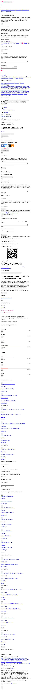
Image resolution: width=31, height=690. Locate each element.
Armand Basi (26, 86)
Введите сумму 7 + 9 (6, 479)
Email (2, 226)
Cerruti (2, 88)
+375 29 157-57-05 (6, 43)
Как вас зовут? (5, 231)
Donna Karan (4, 90)
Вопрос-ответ (23, 660)
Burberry (3, 87)
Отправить (3, 198)
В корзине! (9, 213)
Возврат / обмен (18, 662)
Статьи (24, 10)
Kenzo (2, 94)
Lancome (21, 94)
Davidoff (19, 88)
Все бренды (3, 104)
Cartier (28, 87)
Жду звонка (3, 65)
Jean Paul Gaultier (11, 92)
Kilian (5, 94)
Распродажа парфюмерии (22, 659)
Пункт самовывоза (9, 662)
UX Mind (12, 668)
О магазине (3, 10)
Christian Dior (14, 88)
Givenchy (10, 91)
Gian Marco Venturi (21, 90)
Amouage (11, 86)
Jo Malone (18, 92)
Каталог (4, 76)
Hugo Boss (26, 91)
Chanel (5, 88)
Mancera (3, 95)
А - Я (5, 103)
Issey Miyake (4, 92)
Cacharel (11, 87)
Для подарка (22, 76)
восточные (9, 298)
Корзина (3, 74)
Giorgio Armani (4, 91)
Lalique (17, 94)
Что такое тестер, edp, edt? (7, 310)
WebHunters (14, 683)
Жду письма (4, 234)
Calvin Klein (16, 87)
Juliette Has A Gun (25, 92)
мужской (3, 307)
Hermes (22, 91)
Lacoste (13, 94)
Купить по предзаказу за (15, 211)
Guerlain (18, 91)
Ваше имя (3, 476)
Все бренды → (4, 83)
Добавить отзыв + (5, 471)
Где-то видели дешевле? (6, 176)
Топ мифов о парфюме (6, 312)
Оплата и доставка (14, 10)
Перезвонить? (4, 49)
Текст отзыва (4, 482)
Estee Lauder (14, 90)
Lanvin (25, 94)
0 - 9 (2, 103)
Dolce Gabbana (25, 88)
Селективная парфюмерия (12, 76)
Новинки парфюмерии (10, 659)
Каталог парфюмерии (6, 658)
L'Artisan (9, 94)
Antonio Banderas (18, 86)
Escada (8, 90)
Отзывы (8, 10)
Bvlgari (6, 87)
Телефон (3, 62)
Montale (10, 95)
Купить (2, 208)
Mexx (6, 95)
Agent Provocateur (5, 86)
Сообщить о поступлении (6, 214)
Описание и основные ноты (7, 273)
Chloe (9, 88)
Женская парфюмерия (13, 83)
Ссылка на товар (5, 195)
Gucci (14, 91)
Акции (21, 10)
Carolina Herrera (23, 87)
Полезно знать (17, 273)
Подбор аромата (19, 78)
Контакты (8, 11)
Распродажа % (10, 78)
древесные (3, 298)
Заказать (3, 167)
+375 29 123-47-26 (17, 43)
